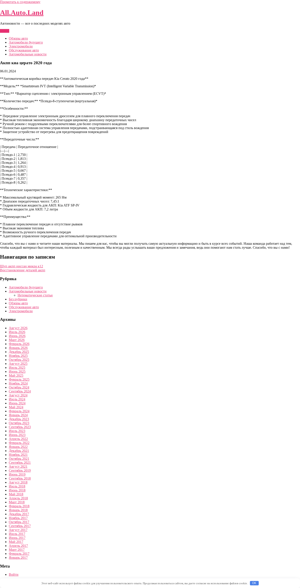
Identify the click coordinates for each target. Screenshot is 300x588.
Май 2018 (16, 494)
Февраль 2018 (19, 506)
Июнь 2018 (17, 490)
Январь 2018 (18, 510)
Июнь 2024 (17, 403)
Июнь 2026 (17, 336)
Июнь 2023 (17, 435)
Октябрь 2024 (19, 387)
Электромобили (21, 46)
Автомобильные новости (28, 54)
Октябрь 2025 (19, 360)
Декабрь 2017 (19, 514)
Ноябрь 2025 (18, 356)
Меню (4, 31)
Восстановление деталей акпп (22, 270)
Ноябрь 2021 (18, 455)
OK (254, 583)
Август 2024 (18, 395)
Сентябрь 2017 (20, 526)
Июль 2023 (17, 431)
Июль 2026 (17, 332)
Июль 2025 (17, 367)
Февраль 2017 (19, 553)
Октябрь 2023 (19, 423)
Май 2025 (16, 375)
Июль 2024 (17, 399)
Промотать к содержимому (20, 2)
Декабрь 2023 (19, 419)
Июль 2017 (17, 534)
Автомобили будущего (26, 42)
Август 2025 (18, 363)
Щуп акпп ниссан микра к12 (21, 266)
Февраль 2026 (19, 344)
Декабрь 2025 (19, 352)
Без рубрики (18, 299)
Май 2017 (16, 542)
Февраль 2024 (19, 411)
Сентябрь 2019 (20, 470)
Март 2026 (17, 340)
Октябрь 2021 (19, 458)
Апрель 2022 (18, 439)
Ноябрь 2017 (18, 518)
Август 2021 (18, 466)
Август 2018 (18, 482)
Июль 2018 (17, 486)
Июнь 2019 (17, 474)
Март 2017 (17, 549)
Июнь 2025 (17, 371)
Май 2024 (16, 407)
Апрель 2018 (18, 498)
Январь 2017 (18, 557)
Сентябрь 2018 (20, 478)
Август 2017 (18, 530)
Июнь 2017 (17, 538)
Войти (13, 574)
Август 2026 (18, 328)
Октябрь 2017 (19, 522)
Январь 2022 (18, 447)
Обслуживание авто (24, 50)
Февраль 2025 (19, 379)
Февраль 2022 (19, 443)
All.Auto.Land (21, 12)
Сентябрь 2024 (20, 391)
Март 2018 (17, 502)
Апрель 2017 (18, 546)
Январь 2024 (18, 415)
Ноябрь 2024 (18, 383)
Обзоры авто (18, 38)
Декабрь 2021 (19, 451)
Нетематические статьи (35, 295)
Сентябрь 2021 (20, 462)
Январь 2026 (18, 348)
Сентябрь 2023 (20, 427)
